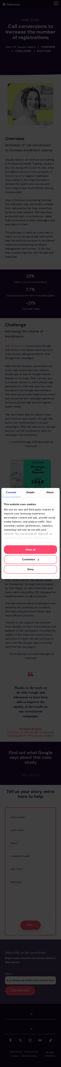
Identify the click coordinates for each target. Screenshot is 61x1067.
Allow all (30, 549)
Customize (28, 559)
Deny (30, 569)
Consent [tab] (11, 492)
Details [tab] (30, 492)
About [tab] (50, 492)
